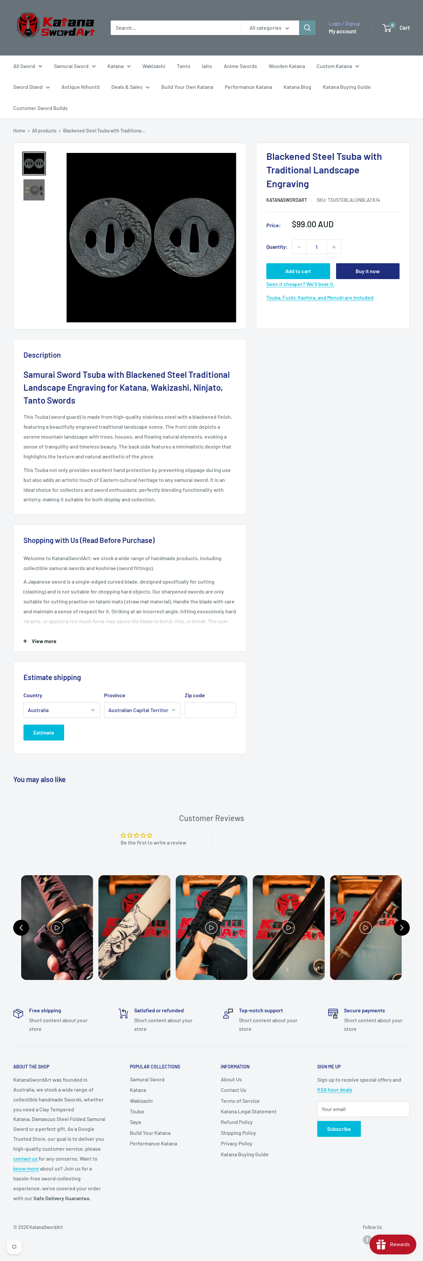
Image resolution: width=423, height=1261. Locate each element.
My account (342, 31)
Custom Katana (334, 66)
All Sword (24, 66)
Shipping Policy (238, 1133)
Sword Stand (28, 87)
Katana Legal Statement (249, 1111)
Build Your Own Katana (187, 87)
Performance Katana (248, 87)
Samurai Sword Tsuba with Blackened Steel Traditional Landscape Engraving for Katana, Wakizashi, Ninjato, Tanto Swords (126, 387)
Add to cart (298, 271)
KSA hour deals (334, 1089)
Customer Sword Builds (40, 108)
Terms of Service (240, 1101)
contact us (25, 1158)
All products (44, 130)
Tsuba (137, 1111)
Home (19, 130)
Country (32, 695)
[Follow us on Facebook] (367, 1239)
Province (114, 695)
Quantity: (277, 247)
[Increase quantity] (334, 247)
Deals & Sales (126, 87)
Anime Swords (240, 66)
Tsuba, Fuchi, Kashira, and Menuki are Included (319, 298)
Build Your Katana (150, 1133)
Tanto (183, 66)
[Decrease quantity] (299, 247)
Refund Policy (237, 1122)
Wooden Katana (287, 66)
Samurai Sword (71, 66)
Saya (135, 1122)
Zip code (195, 695)
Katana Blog (297, 87)
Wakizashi (153, 66)
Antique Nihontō (80, 87)
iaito (207, 66)
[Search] (307, 27)
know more (26, 1168)
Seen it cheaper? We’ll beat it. (300, 284)
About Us (231, 1079)
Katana (115, 66)
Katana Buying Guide (347, 87)
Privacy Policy (236, 1143)
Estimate (43, 732)
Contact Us (233, 1090)
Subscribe (339, 1129)
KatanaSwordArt (286, 200)
